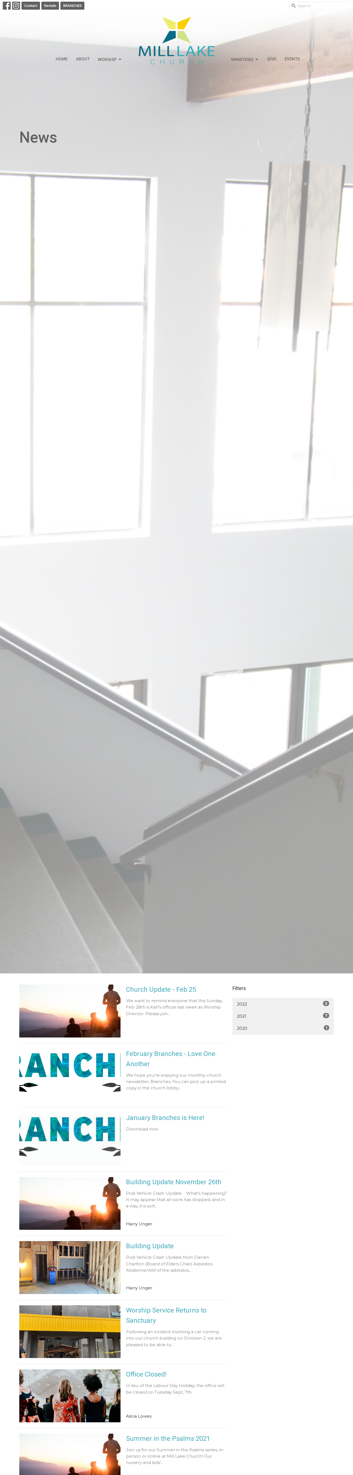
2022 (282, 1004)
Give (271, 59)
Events (292, 59)
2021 (282, 1016)
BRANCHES (72, 6)
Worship (107, 59)
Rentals (50, 6)
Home (62, 59)
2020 (282, 1028)
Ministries (242, 59)
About (83, 59)
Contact (30, 6)
